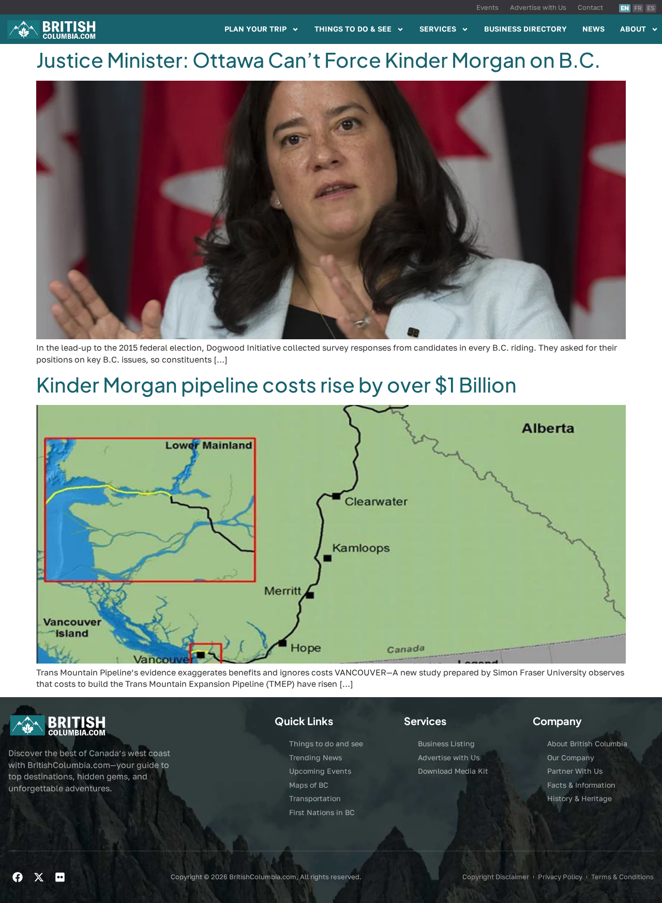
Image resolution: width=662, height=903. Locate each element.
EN (625, 8)
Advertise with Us (538, 7)
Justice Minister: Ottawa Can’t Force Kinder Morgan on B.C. (318, 59)
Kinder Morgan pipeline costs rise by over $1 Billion (276, 384)
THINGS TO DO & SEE (353, 28)
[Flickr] (60, 877)
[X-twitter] (38, 877)
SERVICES (437, 28)
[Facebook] (17, 877)
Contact (590, 7)
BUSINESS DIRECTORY (525, 28)
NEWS (593, 28)
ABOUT (633, 28)
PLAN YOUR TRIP (255, 28)
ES (651, 8)
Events (487, 7)
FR (638, 8)
